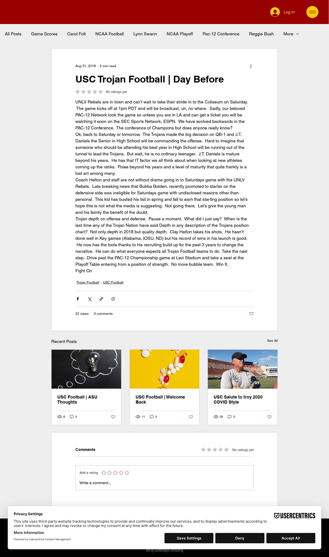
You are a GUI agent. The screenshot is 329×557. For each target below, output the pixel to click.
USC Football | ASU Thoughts (77, 399)
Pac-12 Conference (221, 33)
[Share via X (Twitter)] (89, 299)
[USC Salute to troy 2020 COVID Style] (242, 369)
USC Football (113, 282)
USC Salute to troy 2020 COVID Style (238, 399)
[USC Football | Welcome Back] (164, 369)
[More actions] (251, 66)
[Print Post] (113, 299)
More (288, 33)
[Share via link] (101, 299)
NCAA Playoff (180, 33)
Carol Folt (76, 33)
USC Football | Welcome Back (160, 399)
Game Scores (44, 33)
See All (272, 340)
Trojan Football (87, 282)
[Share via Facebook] (77, 299)
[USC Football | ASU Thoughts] (86, 369)
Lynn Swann (145, 33)
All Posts (13, 33)
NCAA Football (109, 33)
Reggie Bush (261, 33)
